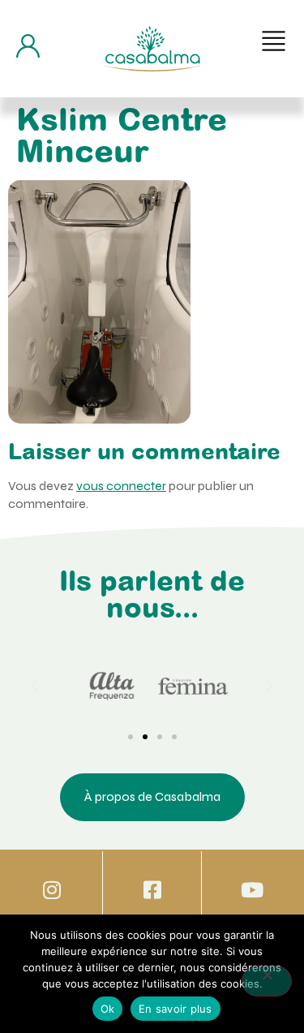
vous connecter (121, 485)
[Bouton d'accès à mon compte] (28, 46)
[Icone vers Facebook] (152, 890)
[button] (273, 41)
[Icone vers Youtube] (252, 890)
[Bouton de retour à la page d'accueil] (152, 48)
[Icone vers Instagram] (51, 890)
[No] (267, 981)
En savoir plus (175, 1008)
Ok (108, 1008)
